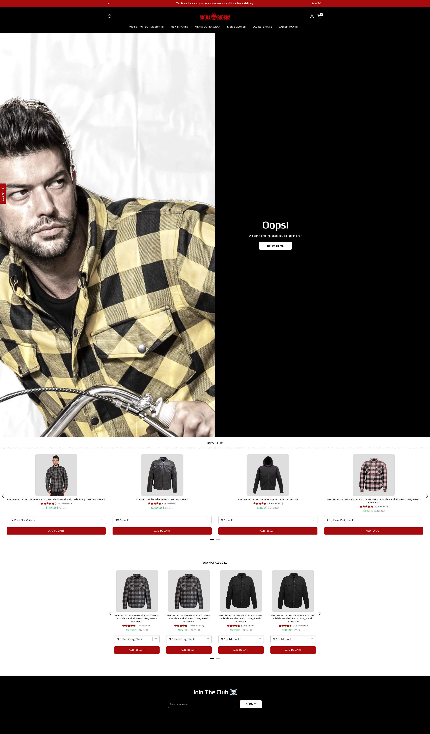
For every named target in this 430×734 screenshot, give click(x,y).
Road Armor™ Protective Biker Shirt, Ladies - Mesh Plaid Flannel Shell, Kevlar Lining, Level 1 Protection (373, 501)
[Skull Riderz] (215, 16)
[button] (110, 16)
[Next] (426, 496)
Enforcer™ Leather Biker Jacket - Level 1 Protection (162, 499)
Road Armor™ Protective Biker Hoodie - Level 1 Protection (268, 499)
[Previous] (3, 496)
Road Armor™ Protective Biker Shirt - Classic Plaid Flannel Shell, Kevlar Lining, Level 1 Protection (56, 499)
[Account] (312, 16)
